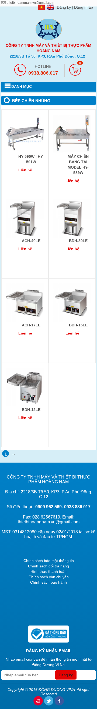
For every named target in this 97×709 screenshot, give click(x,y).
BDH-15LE (78, 325)
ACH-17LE (31, 325)
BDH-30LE (78, 241)
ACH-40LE (31, 241)
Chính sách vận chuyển (49, 577)
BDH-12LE (31, 409)
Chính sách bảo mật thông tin (48, 560)
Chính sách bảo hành (48, 582)
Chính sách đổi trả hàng (48, 566)
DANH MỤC (21, 86)
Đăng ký (64, 7)
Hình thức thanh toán (48, 571)
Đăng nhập (83, 7)
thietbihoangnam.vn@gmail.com (30, 3)
